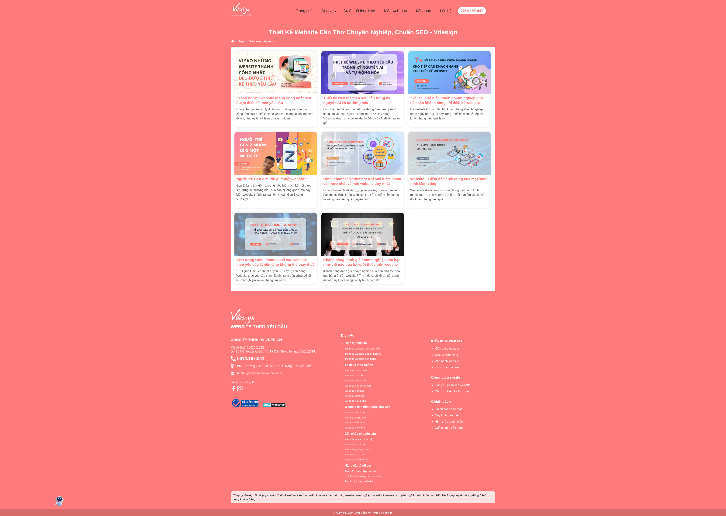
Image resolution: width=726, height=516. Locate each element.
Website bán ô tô (355, 422)
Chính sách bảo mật (448, 409)
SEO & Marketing (446, 354)
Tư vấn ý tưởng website (359, 481)
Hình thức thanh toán (449, 421)
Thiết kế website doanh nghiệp (363, 353)
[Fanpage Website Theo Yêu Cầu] (233, 388)
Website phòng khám (357, 449)
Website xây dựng (355, 400)
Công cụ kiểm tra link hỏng (453, 391)
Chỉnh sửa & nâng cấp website (363, 476)
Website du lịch (354, 375)
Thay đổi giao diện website (361, 471)
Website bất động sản (358, 385)
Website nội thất (354, 390)
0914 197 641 (472, 10)
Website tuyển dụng (356, 459)
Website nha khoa (355, 444)
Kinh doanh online (447, 367)
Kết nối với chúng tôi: (243, 382)
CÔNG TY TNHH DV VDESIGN (256, 340)
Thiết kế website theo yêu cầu (362, 348)
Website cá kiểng (355, 427)
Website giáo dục (355, 454)
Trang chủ (304, 10)
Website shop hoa (355, 412)
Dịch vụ (328, 10)
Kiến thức (423, 10)
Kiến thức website (447, 348)
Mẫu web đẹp (395, 10)
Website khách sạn (356, 380)
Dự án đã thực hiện (359, 10)
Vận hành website (447, 361)
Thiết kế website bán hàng (360, 358)
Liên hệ (445, 10)
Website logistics (355, 395)
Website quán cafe (356, 370)
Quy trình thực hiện (447, 415)
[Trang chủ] (232, 41)
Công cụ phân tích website (452, 385)
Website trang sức (355, 417)
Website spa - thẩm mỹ (358, 439)
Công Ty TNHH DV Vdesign (376, 512)
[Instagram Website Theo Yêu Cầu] (240, 388)
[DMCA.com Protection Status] (274, 405)
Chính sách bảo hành (449, 427)
